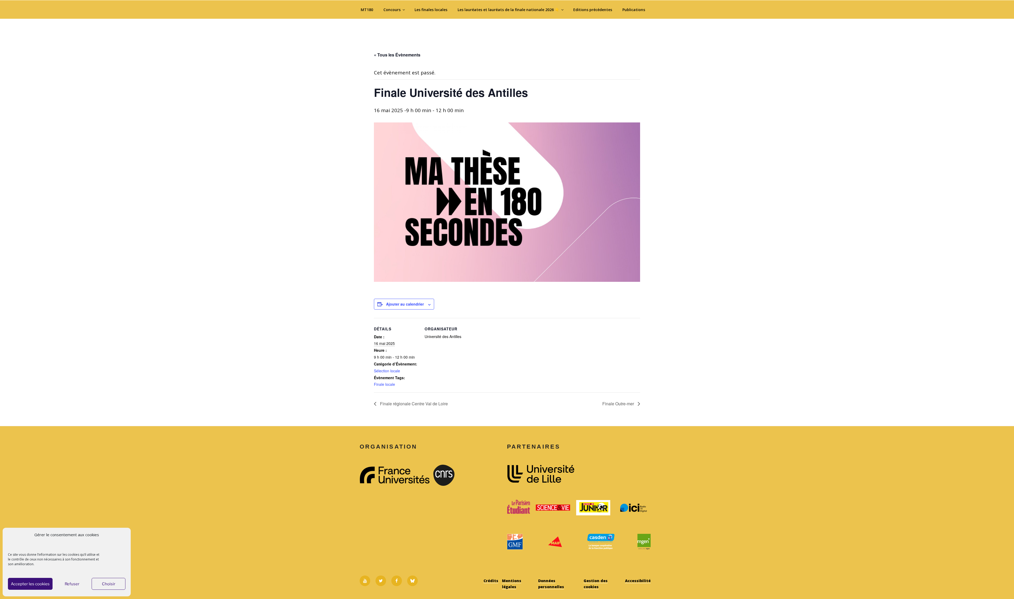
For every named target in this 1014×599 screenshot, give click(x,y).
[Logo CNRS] (468, 475)
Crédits (490, 580)
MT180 (367, 9)
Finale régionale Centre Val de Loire (413, 404)
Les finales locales (431, 9)
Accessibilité (638, 580)
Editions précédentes (592, 9)
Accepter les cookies (30, 584)
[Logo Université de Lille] (579, 474)
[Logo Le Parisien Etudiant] (518, 508)
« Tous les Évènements (397, 55)
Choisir (108, 584)
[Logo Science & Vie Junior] (593, 507)
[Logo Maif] (555, 542)
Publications (633, 9)
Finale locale (384, 384)
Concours (392, 9)
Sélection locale (387, 370)
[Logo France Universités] (395, 475)
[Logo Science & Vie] (553, 508)
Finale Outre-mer (618, 404)
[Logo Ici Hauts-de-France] (633, 508)
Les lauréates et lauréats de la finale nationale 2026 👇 (508, 9)
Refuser (72, 584)
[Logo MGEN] (644, 542)
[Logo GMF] (515, 542)
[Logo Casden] (600, 542)
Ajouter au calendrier (405, 304)
